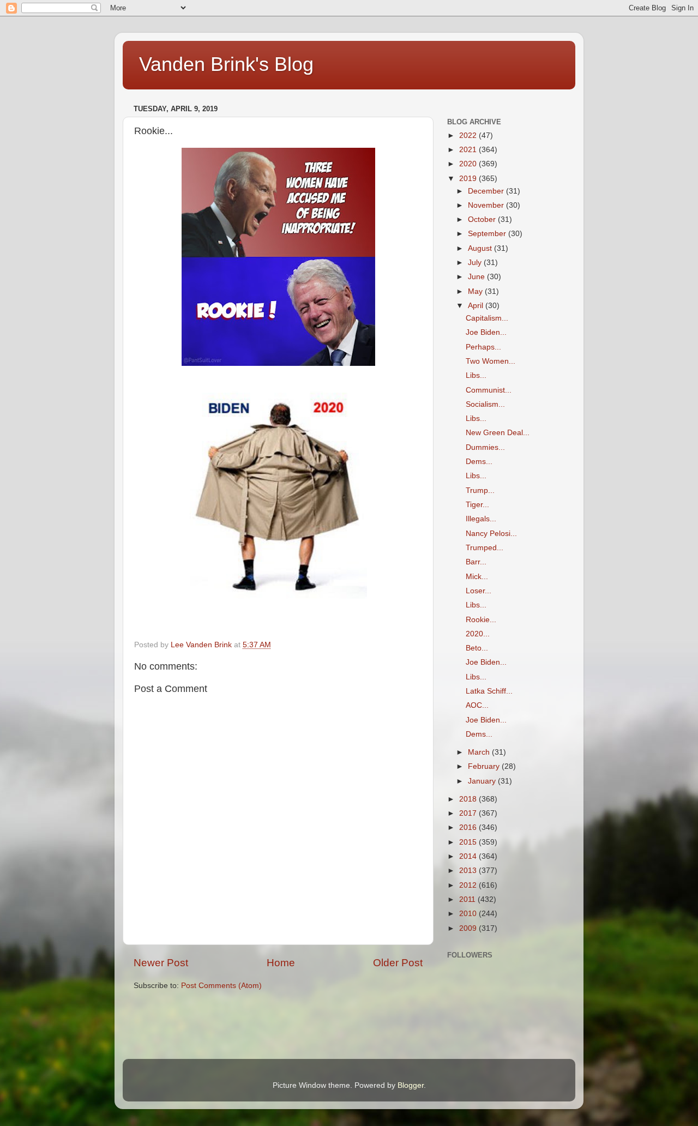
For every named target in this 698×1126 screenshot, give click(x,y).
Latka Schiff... (489, 691)
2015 (469, 842)
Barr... (476, 562)
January (483, 781)
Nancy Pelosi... (491, 533)
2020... (478, 634)
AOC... (477, 705)
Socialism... (485, 404)
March (480, 752)
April (476, 306)
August (481, 248)
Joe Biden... (486, 332)
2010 (469, 914)
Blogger (411, 1085)
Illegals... (481, 519)
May (476, 291)
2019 (469, 178)
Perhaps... (483, 347)
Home (281, 962)
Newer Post (161, 962)
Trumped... (484, 548)
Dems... (479, 461)
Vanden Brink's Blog (226, 64)
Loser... (478, 591)
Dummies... (485, 447)
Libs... (476, 375)
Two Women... (490, 361)
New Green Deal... (497, 433)
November (487, 205)
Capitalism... (487, 318)
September (488, 234)
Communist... (489, 390)
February (485, 766)
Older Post (398, 962)
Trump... (480, 490)
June (477, 277)
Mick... (477, 577)
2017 (469, 813)
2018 (469, 799)
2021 (469, 150)
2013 (469, 870)
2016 (469, 827)
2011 (468, 899)
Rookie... (481, 620)
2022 (469, 135)
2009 (469, 928)
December (487, 191)
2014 (469, 856)
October (483, 219)
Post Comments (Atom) (221, 986)
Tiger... (477, 505)
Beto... (477, 648)
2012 (469, 885)
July (476, 262)
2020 (469, 164)
